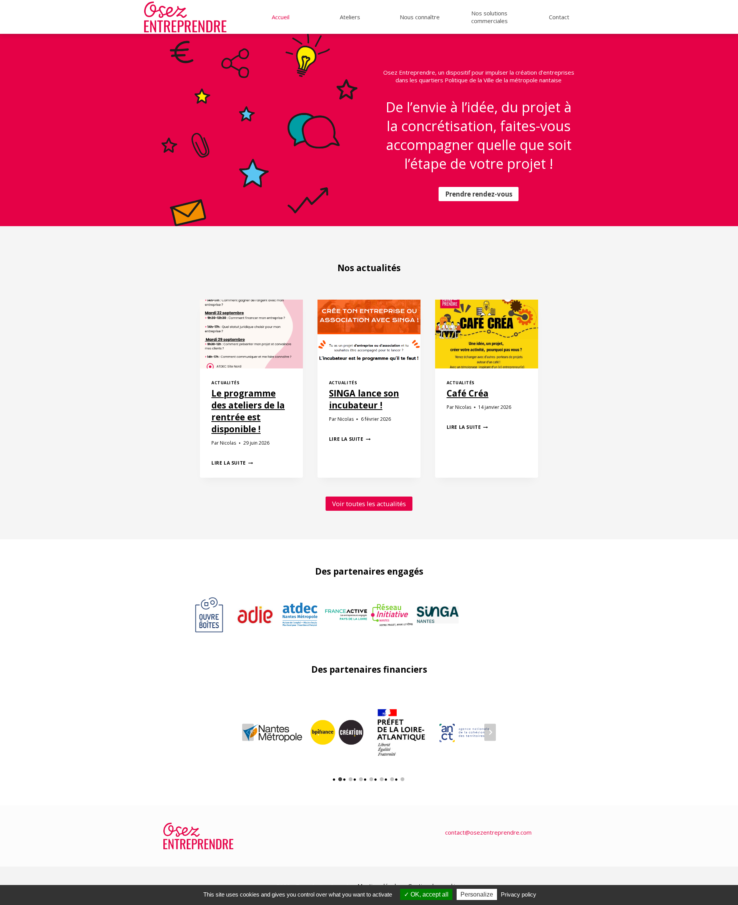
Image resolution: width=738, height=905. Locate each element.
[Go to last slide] (248, 732)
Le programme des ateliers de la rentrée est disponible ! (248, 411)
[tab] (340, 779)
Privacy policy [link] (518, 894)
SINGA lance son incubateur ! (364, 399)
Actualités (225, 382)
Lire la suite (232, 463)
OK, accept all (429, 894)
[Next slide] (490, 732)
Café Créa (468, 393)
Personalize (476, 894)
